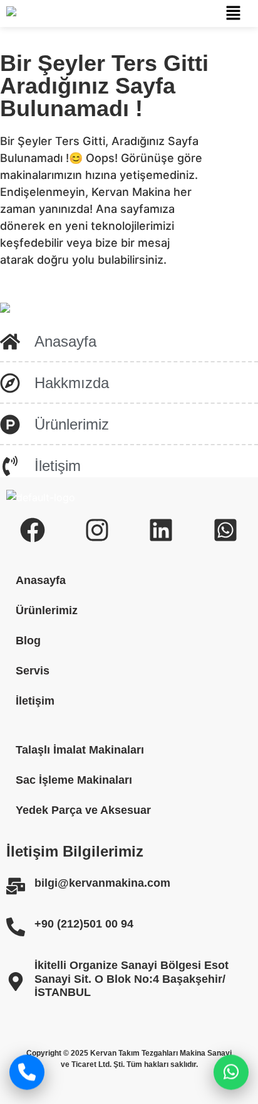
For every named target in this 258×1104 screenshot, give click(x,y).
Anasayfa (41, 580)
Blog (28, 640)
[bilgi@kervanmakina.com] (15, 886)
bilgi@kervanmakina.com (102, 883)
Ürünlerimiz (47, 610)
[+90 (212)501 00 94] (15, 926)
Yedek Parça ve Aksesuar (83, 810)
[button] (232, 13)
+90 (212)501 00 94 (83, 923)
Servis (32, 670)
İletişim (35, 701)
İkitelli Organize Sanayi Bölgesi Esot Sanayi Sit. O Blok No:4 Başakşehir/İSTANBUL (131, 978)
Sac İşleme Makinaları (74, 780)
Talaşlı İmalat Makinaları (80, 750)
